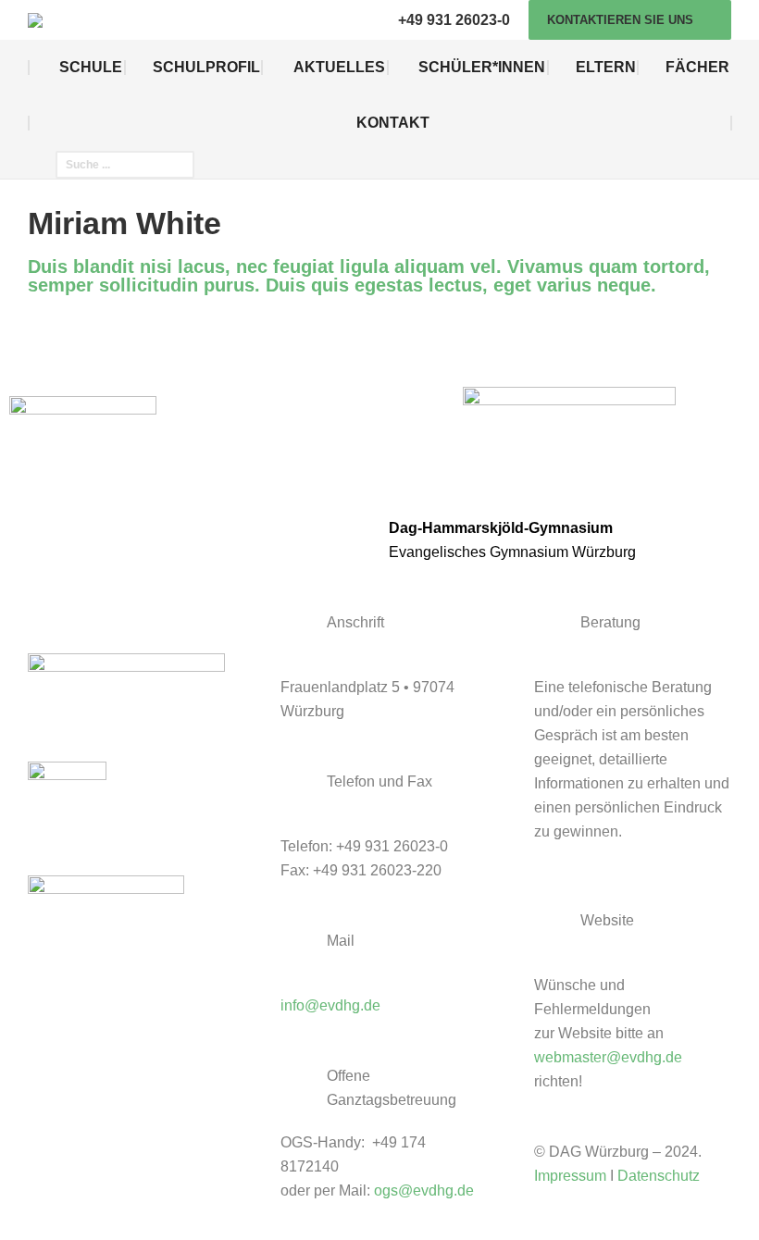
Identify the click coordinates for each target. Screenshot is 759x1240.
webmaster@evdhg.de (608, 1057)
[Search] (182, 165)
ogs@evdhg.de (424, 1190)
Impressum (570, 1176)
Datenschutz (658, 1176)
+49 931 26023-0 (454, 20)
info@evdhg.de (330, 1005)
